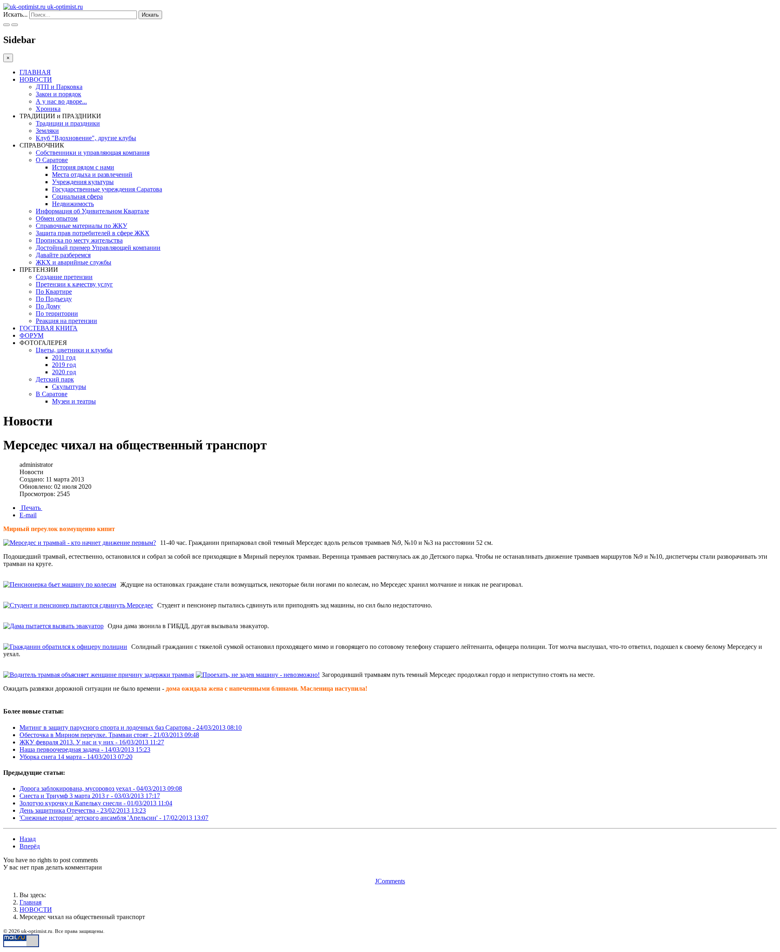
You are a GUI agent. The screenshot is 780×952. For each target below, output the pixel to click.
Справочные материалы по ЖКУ (81, 225)
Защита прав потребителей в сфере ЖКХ (93, 233)
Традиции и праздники (68, 123)
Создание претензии (64, 276)
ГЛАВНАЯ (35, 72)
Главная (30, 902)
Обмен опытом (57, 218)
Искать (150, 15)
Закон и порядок (58, 94)
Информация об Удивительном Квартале (92, 211)
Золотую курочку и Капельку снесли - (96, 803)
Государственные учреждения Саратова (107, 189)
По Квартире (54, 291)
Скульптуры (69, 386)
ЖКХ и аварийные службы (73, 262)
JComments (390, 881)
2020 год (64, 372)
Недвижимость (73, 203)
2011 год (64, 357)
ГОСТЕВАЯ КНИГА (49, 328)
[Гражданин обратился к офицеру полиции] (65, 647)
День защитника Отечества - (83, 810)
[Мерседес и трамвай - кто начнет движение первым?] (79, 542)
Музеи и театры (74, 401)
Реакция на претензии (66, 320)
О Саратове (52, 159)
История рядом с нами (83, 167)
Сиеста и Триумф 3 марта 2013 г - (90, 795)
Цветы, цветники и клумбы (74, 350)
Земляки (47, 130)
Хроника (48, 108)
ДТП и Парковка (59, 86)
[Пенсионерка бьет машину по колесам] (59, 584)
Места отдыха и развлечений (92, 174)
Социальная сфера (77, 196)
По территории (57, 313)
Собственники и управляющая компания (93, 152)
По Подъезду (54, 298)
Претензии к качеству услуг (74, 284)
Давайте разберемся (63, 255)
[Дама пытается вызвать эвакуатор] (53, 626)
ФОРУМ (31, 335)
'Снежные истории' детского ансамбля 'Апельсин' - (114, 817)
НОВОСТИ (36, 79)
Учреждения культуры (83, 181)
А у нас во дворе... (61, 101)
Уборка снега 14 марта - (76, 756)
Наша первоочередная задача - (85, 749)
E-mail (28, 515)
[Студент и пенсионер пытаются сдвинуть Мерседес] (78, 605)
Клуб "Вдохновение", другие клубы (86, 137)
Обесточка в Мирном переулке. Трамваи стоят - (109, 734)
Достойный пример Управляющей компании (98, 247)
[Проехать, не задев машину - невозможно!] (258, 675)
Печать (31, 507)
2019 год (64, 364)
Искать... (15, 14)
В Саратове (51, 393)
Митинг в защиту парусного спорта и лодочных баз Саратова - (131, 727)
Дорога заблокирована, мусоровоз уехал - (101, 788)
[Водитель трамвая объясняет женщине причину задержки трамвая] (98, 675)
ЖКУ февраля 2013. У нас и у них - (92, 742)
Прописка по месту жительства (79, 240)
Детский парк (55, 379)
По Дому (48, 306)
